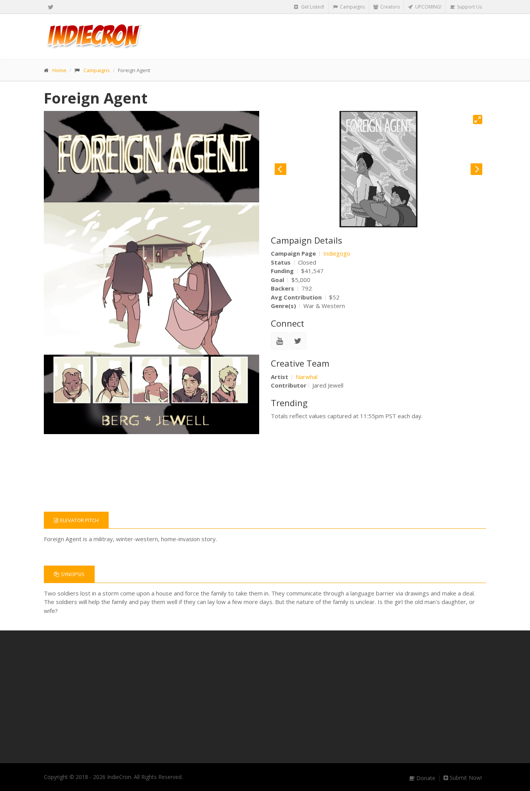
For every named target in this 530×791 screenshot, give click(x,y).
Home (59, 70)
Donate (425, 778)
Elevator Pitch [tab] (79, 520)
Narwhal (306, 377)
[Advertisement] (265, 696)
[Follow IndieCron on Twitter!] (50, 7)
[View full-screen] (477, 119)
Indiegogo (336, 253)
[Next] (476, 169)
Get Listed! (312, 6)
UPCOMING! (428, 6)
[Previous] (280, 169)
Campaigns (352, 6)
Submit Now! (465, 778)
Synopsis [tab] (73, 574)
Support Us (469, 6)
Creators (389, 6)
